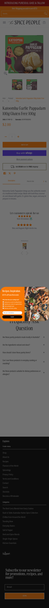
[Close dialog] (47, 290)
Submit (12, 317)
